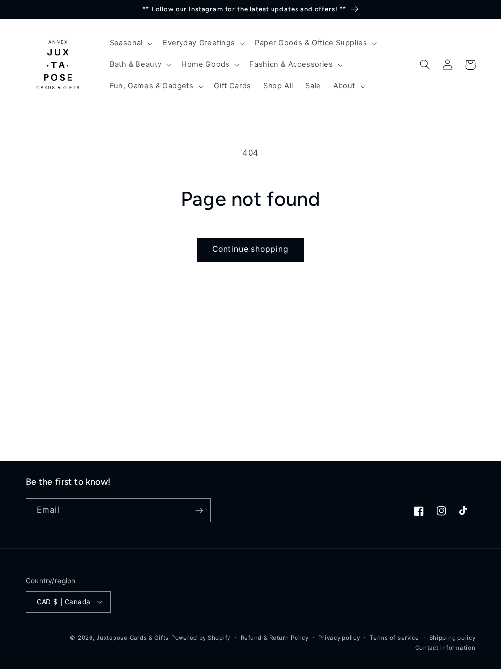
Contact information (445, 648)
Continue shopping (250, 249)
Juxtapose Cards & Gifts (132, 637)
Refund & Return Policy (275, 637)
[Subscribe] (198, 510)
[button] (130, 43)
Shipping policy (452, 637)
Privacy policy (339, 637)
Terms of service (394, 637)
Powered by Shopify (200, 637)
